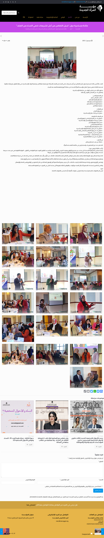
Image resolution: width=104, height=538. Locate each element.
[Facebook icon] (15, 2)
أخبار (71, 29)
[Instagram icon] (5, 2)
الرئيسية (77, 29)
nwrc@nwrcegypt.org (68, 2)
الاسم (101, 479)
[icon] (3, 2)
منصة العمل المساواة (9, 12)
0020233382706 (80, 2)
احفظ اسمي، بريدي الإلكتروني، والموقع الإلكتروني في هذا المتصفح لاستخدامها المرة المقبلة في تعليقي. (73, 486)
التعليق (100, 461)
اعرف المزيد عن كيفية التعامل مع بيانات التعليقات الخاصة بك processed (49, 497)
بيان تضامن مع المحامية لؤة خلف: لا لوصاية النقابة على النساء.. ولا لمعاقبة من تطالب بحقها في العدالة (53, 440)
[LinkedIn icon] (8, 2)
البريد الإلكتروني (64, 479)
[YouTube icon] (10, 2)
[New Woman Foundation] (91, 8)
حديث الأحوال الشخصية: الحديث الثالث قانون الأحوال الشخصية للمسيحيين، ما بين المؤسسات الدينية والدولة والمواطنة (87, 440)
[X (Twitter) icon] (13, 2)
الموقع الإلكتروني (30, 479)
